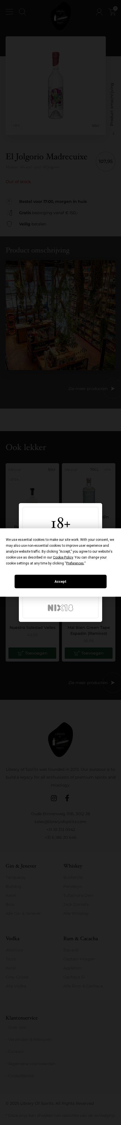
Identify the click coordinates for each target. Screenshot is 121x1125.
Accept (60, 582)
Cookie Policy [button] (63, 557)
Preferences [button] (75, 563)
